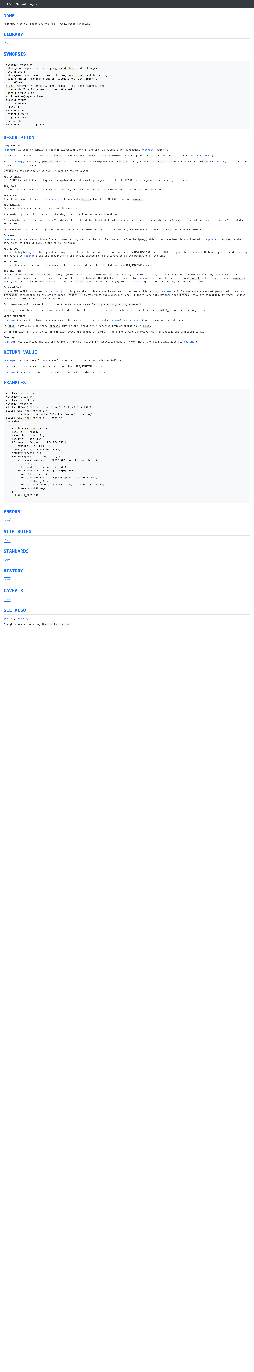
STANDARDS (16, 551)
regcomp (9, 149)
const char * (68, 68)
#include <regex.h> (19, 64)
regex (20, 618)
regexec (147, 149)
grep (6, 618)
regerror (9, 320)
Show (7, 43)
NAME (9, 15)
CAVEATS (13, 590)
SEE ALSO (15, 610)
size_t (11, 78)
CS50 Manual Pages (22, 4)
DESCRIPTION (19, 137)
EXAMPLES (15, 382)
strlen (8, 278)
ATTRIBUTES (17, 531)
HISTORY (13, 571)
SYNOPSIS (15, 54)
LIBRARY (13, 34)
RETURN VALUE (20, 352)
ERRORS (12, 512)
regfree (9, 341)
